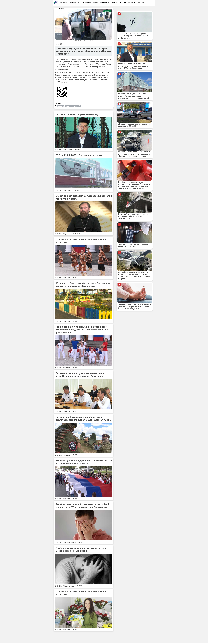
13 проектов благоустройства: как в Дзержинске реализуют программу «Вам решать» (83, 284)
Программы (68, 149)
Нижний (77, 106)
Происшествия (69, 542)
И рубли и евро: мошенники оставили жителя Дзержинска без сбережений (81, 549)
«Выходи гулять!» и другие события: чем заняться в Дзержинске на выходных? (84, 462)
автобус (60, 106)
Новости (107, 11)
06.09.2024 (58, 44)
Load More (84, 636)
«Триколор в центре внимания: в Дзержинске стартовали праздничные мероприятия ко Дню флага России (82, 329)
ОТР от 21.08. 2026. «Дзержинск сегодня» (79, 155)
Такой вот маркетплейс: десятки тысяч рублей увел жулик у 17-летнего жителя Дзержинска (82, 505)
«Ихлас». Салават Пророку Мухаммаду (77, 114)
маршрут (68, 106)
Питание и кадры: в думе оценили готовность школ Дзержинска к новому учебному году (81, 375)
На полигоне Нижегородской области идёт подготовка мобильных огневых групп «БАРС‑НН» (83, 418)
